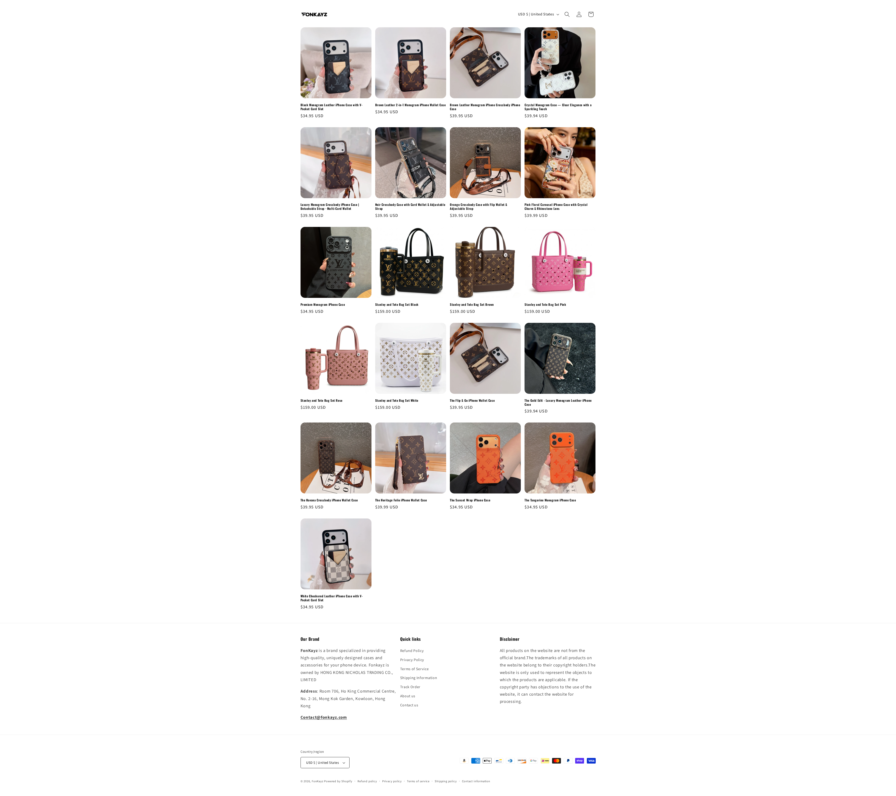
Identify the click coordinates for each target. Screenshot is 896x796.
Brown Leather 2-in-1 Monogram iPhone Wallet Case (410, 105)
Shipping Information (418, 677)
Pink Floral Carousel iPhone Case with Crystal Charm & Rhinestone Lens (556, 207)
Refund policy (367, 781)
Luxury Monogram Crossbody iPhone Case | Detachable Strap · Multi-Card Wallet (330, 207)
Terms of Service (414, 669)
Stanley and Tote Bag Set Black (397, 304)
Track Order (410, 687)
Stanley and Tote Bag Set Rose (322, 400)
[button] (567, 14)
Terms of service (418, 781)
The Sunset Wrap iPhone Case (470, 500)
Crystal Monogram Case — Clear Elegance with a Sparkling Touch (558, 107)
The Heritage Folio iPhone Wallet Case (401, 500)
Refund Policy (412, 650)
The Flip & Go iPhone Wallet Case (472, 400)
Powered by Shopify (338, 781)
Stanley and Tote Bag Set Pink (545, 304)
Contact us (409, 705)
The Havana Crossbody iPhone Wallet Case (329, 500)
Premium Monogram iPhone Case (323, 304)
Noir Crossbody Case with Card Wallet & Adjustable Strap (410, 207)
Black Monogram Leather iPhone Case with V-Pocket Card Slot (332, 107)
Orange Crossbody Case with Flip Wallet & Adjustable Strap (478, 207)
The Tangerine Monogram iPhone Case (550, 500)
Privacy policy (392, 781)
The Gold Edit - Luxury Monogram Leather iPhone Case (558, 402)
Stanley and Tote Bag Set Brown (472, 304)
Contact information (476, 781)
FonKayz (317, 781)
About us (408, 696)
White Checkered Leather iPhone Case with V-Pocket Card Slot (332, 598)
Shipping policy (446, 781)
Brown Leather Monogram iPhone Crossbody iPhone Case (485, 107)
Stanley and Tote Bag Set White (396, 400)
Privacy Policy (412, 659)
